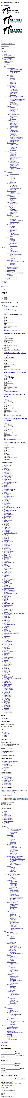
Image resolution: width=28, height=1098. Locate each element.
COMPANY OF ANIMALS (11, 507)
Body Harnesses (14, 116)
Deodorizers (13, 192)
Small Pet (6, 660)
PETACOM (7, 614)
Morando (6, 585)
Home (5, 51)
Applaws (6, 472)
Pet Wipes (12, 102)
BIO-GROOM (7, 490)
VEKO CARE (7, 689)
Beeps (5, 487)
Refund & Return (8, 58)
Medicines (12, 148)
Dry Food (12, 208)
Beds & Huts (10, 75)
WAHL (5, 702)
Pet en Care (6, 610)
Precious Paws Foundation (10, 633)
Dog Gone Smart (8, 514)
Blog (5, 770)
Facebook (3, 790)
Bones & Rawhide (14, 164)
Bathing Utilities (14, 130)
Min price (3, 724)
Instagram (16, 790)
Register (3, 1083)
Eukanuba (6, 530)
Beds (8, 175)
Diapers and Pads (14, 97)
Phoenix (6, 630)
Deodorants (13, 134)
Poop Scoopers (13, 103)
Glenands (6, 548)
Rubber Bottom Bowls (15, 188)
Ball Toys (12, 239)
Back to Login (17, 1083)
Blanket (12, 76)
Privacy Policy (7, 55)
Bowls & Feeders (11, 85)
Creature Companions (9, 510)
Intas (5, 564)
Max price (8, 724)
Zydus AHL (7, 712)
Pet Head (6, 612)
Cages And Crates (14, 174)
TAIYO (6, 672)
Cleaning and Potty (11, 191)
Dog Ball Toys (13, 152)
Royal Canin (7, 641)
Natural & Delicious (9, 588)
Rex (5, 637)
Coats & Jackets (14, 109)
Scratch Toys (13, 243)
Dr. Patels (6, 524)
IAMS (5, 559)
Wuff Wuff (6, 706)
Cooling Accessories (15, 71)
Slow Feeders (13, 93)
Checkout (9, 804)
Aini (5, 468)
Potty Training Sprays (15, 104)
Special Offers (4, 286)
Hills (5, 555)
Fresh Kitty (6, 540)
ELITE (5, 528)
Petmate (6, 622)
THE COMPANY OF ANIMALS (12, 678)
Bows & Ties (13, 198)
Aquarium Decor (11, 270)
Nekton (9, 439)
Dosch (5, 523)
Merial (5, 582)
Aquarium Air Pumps (12, 268)
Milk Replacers (13, 123)
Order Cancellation (8, 59)
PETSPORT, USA (8, 624)
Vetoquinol (6, 695)
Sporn (5, 667)
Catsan (5, 500)
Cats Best (6, 499)
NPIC (5, 595)
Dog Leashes (13, 119)
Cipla (5, 506)
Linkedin (21, 790)
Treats (8, 244)
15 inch (5, 736)
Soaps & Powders (14, 140)
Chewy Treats (13, 165)
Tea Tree (6, 674)
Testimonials (7, 764)
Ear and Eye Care (14, 136)
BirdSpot (6, 493)
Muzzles (12, 73)
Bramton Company (8, 496)
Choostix (6, 504)
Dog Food (9, 120)
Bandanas (12, 107)
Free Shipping (7, 783)
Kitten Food (13, 209)
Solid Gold (6, 662)
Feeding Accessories (12, 277)
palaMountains (7, 605)
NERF (14, 306)
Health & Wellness (11, 143)
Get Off (6, 547)
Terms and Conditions (9, 57)
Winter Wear (13, 112)
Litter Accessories (14, 234)
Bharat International (8, 489)
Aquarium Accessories (12, 267)
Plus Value (6, 631)
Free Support (7, 781)
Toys (8, 151)
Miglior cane (7, 583)
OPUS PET (7, 599)
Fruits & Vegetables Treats (16, 168)
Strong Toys (13, 160)
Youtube (11, 790)
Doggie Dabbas (7, 516)
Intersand (6, 565)
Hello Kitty (6, 552)
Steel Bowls (13, 95)
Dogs (5, 66)
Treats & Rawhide (11, 161)
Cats (5, 171)
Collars (11, 117)
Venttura (6, 692)
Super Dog (6, 671)
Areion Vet (6, 476)
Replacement (7, 62)
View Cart (3, 804)
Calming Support (14, 144)
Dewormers (13, 145)
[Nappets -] (10, 14)
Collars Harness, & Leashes (13, 114)
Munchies (12, 169)
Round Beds (13, 83)
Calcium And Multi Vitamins (17, 261)
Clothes (9, 106)
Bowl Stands (13, 86)
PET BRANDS (8, 609)
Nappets (6, 586)
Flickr (25, 790)
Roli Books (6, 640)
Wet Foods (12, 213)
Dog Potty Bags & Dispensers (17, 99)
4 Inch (5, 732)
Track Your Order (5, 5)
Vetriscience (7, 696)
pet (4, 607)
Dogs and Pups (7, 518)
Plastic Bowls (13, 92)
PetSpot (6, 626)
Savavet (6, 648)
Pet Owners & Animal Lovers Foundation (14, 613)
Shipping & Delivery (9, 61)
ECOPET (6, 527)
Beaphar (6, 486)
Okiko (5, 598)
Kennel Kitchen (8, 568)
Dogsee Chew (7, 520)
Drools (5, 526)
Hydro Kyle (7, 558)
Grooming (9, 128)
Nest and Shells (14, 251)
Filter (13, 724)
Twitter (7, 790)
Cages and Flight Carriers (16, 69)
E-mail (17, 1065)
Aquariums (9, 274)
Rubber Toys (13, 155)
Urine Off (6, 686)
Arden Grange (7, 475)
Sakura (5, 646)
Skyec (5, 658)
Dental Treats (13, 167)
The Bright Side (8, 677)
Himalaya (6, 557)
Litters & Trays (10, 232)
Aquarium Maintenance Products (15, 272)
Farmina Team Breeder (9, 533)
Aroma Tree (7, 478)
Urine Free (6, 685)
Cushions (12, 78)
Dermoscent (7, 513)
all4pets (5, 469)
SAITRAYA (7, 644)
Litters (11, 236)
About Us (6, 768)
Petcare (5, 617)
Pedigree (6, 606)
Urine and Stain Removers (16, 193)
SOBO (5, 661)
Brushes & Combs (14, 131)
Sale (5, 647)
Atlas (5, 480)
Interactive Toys (14, 241)
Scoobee (6, 653)
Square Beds (13, 82)
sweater (12, 110)
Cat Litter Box (13, 233)
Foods (8, 206)
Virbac (5, 698)
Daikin (5, 511)
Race (5, 634)
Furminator (6, 544)
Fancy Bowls (13, 89)
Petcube (6, 619)
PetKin (5, 620)
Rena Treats (7, 636)
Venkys (5, 691)
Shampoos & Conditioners (16, 138)
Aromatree (6, 479)
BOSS (5, 494)
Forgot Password (9, 1083)
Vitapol (5, 699)
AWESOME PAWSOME (10, 482)
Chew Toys (13, 154)
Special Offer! (4, 1045)
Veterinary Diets (14, 126)
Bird (5, 247)
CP (4, 509)
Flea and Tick (13, 147)
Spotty (5, 668)
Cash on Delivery (8, 765)
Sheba (5, 655)
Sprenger (6, 670)
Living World (7, 571)
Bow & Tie (12, 113)
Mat (11, 80)
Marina (5, 574)
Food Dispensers (14, 90)
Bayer (5, 485)
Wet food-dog (13, 127)
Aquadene (6, 473)
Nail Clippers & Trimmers (16, 137)
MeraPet (6, 581)
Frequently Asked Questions (11, 761)
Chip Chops (7, 503)
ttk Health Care (7, 682)
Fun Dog (6, 542)
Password (17, 1053)
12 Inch (5, 735)
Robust (5, 638)
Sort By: (3, 302)
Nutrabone (6, 596)
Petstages (6, 627)
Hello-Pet (6, 554)
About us (6, 52)
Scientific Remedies (8, 651)
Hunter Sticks (13, 72)
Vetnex (5, 694)
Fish (5, 265)
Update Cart (4, 1096)
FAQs (5, 54)
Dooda (5, 521)
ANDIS (6, 470)
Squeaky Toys (13, 158)
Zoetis (5, 709)
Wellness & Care (14, 141)
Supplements (13, 150)
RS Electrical (7, 643)
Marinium (6, 575)
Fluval (5, 537)
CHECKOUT (11, 1096)
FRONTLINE (7, 541)
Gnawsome (6, 550)
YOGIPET (6, 708)
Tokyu (5, 679)
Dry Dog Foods (14, 121)
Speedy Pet (6, 665)
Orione (5, 600)
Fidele (5, 534)
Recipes (3, 289)
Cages (11, 250)
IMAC (5, 561)
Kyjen (5, 569)
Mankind (6, 572)
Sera (5, 654)
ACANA (6, 465)
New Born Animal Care (9, 593)
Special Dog (7, 664)
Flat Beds (12, 79)
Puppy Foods (13, 124)
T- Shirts (12, 200)
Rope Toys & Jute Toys (16, 157)
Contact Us (6, 64)
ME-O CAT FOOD (8, 579)
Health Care (10, 224)
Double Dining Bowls (15, 88)
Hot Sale (6, 282)
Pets (5, 623)
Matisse (5, 576)
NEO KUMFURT (8, 590)
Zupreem (6, 710)
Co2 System (10, 275)
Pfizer (5, 629)
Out (5, 602)
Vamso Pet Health (8, 688)
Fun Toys (12, 240)
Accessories (10, 172)
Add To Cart (7, 326)
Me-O (5, 578)
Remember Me (20, 1055)
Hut (11, 179)
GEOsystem (7, 545)
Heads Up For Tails (8, 551)
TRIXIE (6, 681)
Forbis (5, 538)
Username (17, 1052)
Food (8, 257)
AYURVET (7, 483)
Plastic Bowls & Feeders (16, 254)
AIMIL (5, 466)
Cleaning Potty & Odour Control (15, 96)
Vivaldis (6, 701)
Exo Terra (6, 531)
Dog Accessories (11, 68)
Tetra (5, 675)
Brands (5, 281)
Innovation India (8, 562)
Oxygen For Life (8, 603)
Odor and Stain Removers (16, 100)
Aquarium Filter (11, 271)
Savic (5, 650)
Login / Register (5, 46)
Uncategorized (7, 684)
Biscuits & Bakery (14, 162)
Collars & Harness (11, 202)
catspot (5, 502)
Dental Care (13, 133)
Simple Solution (8, 657)
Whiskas (6, 703)
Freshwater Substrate (12, 280)
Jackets (11, 199)
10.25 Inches (7, 734)
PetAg (5, 616)
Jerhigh (5, 566)
